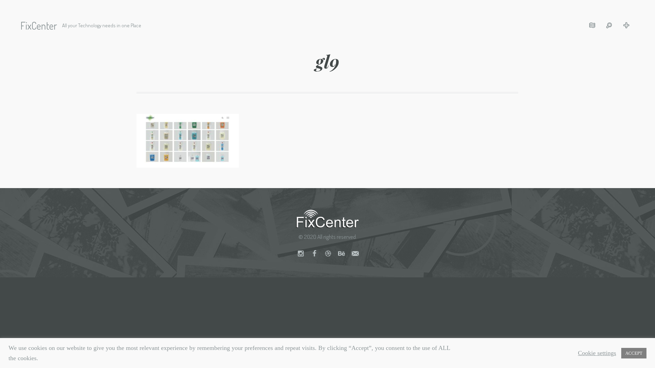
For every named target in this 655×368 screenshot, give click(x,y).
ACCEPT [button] (633, 353)
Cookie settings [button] (597, 353)
